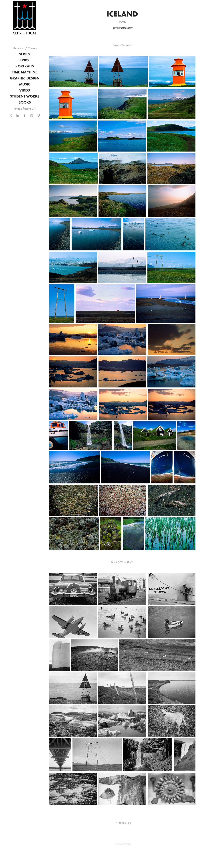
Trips (24, 60)
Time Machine (24, 72)
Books (24, 102)
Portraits (24, 66)
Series (24, 54)
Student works (24, 96)
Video (24, 90)
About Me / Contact (24, 48)
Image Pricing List (24, 108)
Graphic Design (25, 78)
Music (24, 84)
